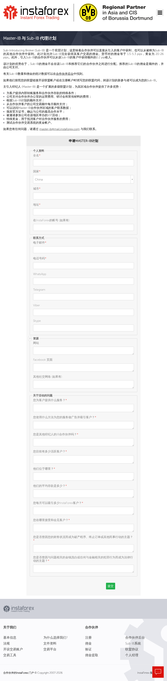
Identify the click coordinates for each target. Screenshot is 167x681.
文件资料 (49, 643)
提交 (111, 586)
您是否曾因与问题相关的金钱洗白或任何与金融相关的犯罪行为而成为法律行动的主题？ (83, 559)
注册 (88, 637)
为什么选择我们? (55, 637)
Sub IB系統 (133, 643)
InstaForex (22, 672)
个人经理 (131, 655)
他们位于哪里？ (44, 469)
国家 (36, 171)
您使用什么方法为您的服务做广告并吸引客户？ (64, 417)
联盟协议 (131, 649)
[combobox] (83, 179)
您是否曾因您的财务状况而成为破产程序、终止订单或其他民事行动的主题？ (83, 538)
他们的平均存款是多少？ (50, 486)
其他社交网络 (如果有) (47, 376)
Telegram (39, 289)
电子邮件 (39, 242)
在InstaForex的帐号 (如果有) (51, 220)
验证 (88, 649)
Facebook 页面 (43, 360)
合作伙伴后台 (65, 74)
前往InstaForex (19, 26)
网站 (36, 343)
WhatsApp (39, 274)
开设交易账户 (13, 649)
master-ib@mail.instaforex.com (59, 129)
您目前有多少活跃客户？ (50, 451)
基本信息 (9, 637)
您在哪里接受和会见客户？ (51, 520)
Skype (37, 321)
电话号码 (39, 258)
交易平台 (49, 649)
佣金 (88, 643)
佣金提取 (91, 655)
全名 (36, 155)
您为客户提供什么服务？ (50, 400)
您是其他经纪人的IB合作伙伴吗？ (55, 434)
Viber (36, 305)
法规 (6, 643)
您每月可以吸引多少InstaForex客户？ (58, 503)
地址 (36, 204)
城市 (36, 188)
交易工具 (9, 655)
